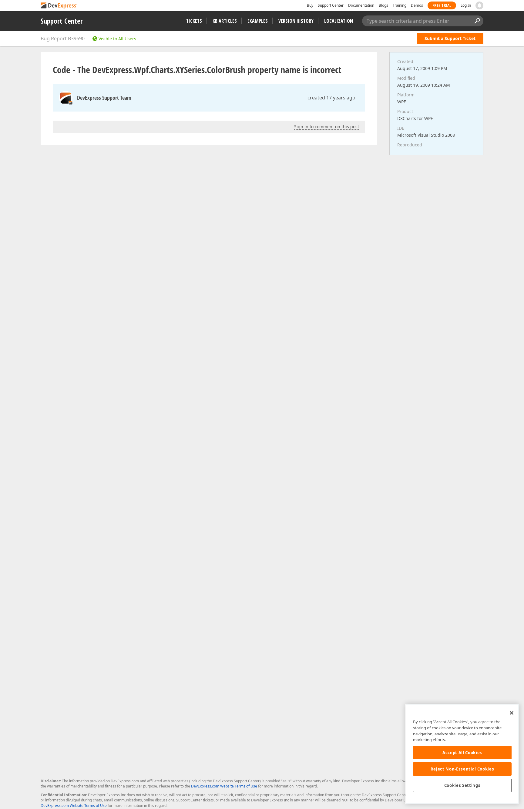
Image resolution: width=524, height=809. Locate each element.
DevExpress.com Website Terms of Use (224, 786)
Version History (296, 21)
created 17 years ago (331, 97)
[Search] (477, 20)
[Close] (511, 713)
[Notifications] (479, 5)
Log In (466, 5)
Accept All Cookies (462, 752)
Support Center (331, 5)
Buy (310, 5)
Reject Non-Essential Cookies (462, 769)
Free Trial (441, 5)
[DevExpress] (59, 6)
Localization (338, 21)
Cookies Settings (462, 785)
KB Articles (225, 21)
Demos (417, 5)
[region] (462, 754)
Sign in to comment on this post (326, 126)
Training (399, 5)
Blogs (383, 5)
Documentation (361, 5)
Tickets (194, 21)
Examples (257, 21)
